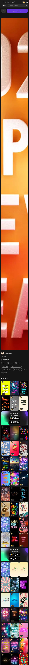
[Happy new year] (14, 524)
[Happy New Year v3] (5, 600)
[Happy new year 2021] (5, 539)
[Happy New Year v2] (23, 569)
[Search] (26, 5)
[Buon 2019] (5, 524)
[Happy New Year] (5, 494)
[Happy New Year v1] (14, 569)
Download (18, 10)
